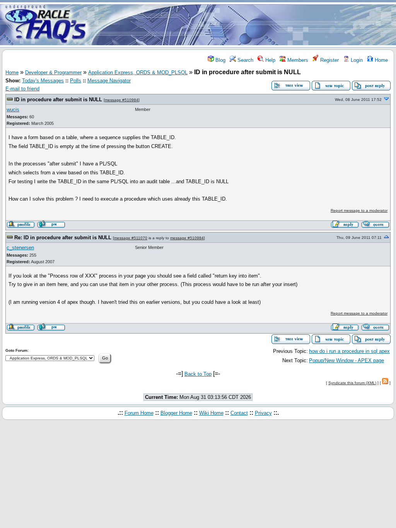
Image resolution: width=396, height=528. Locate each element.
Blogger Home (176, 413)
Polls (75, 80)
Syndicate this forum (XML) (352, 383)
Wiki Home (211, 413)
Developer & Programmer (53, 72)
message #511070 (130, 238)
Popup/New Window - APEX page (346, 360)
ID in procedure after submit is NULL (59, 99)
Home (380, 60)
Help (269, 60)
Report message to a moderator (359, 210)
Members (297, 60)
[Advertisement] (243, 24)
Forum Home (139, 413)
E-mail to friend (22, 89)
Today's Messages (43, 80)
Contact (239, 413)
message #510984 (121, 100)
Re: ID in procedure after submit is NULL (63, 237)
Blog (219, 60)
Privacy (263, 413)
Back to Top (198, 374)
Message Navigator (109, 80)
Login (356, 60)
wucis (13, 109)
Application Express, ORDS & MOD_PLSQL (138, 72)
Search (244, 60)
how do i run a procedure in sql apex (349, 351)
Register (329, 60)
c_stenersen (20, 247)
